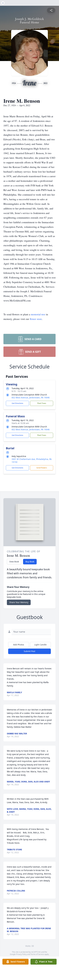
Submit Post (29, 651)
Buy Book (29, 561)
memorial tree (38, 314)
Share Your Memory (18, 602)
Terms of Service (37, 954)
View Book (14, 561)
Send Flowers (41, 468)
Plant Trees (41, 403)
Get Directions (17, 403)
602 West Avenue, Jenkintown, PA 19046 (31, 397)
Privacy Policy (21, 954)
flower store (36, 319)
